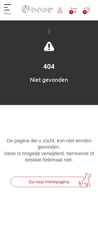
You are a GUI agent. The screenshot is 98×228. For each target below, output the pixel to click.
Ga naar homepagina (49, 181)
